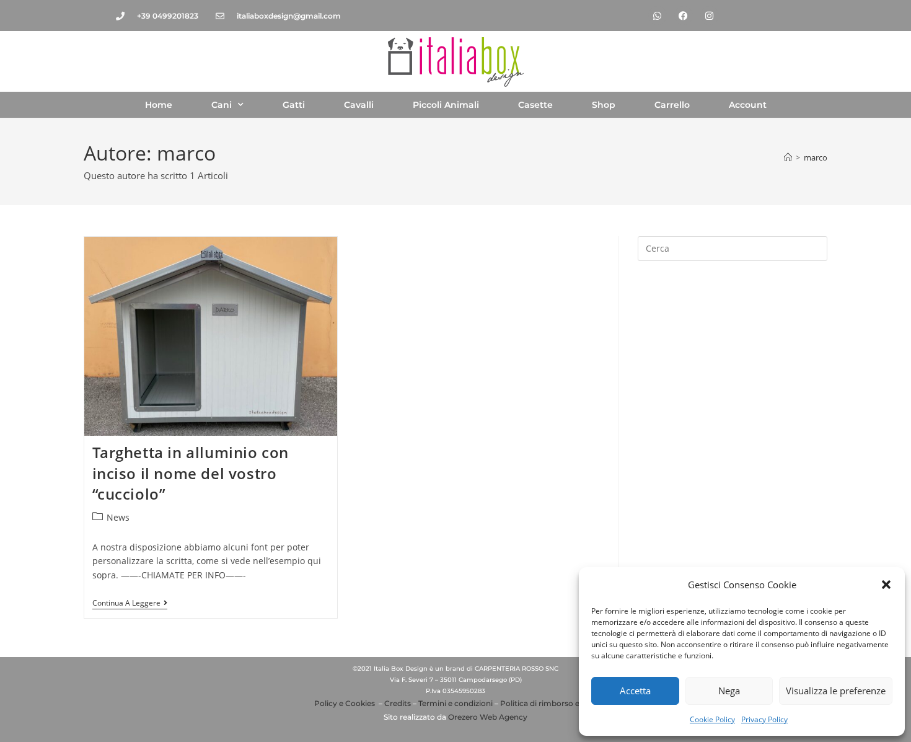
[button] (886, 584)
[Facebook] (683, 15)
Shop (603, 104)
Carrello (672, 104)
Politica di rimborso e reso (548, 703)
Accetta (635, 690)
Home (158, 104)
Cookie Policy (712, 719)
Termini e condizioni (455, 703)
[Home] (788, 157)
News (118, 517)
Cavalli (359, 104)
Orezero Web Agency (487, 717)
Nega (729, 690)
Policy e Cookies (344, 703)
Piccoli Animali (446, 104)
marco (815, 157)
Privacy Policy (764, 719)
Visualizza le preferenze (836, 690)
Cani (221, 104)
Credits (398, 703)
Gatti (294, 104)
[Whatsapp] (657, 15)
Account (748, 104)
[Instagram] (709, 15)
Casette (535, 104)
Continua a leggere (129, 603)
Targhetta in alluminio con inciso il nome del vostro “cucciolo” (190, 473)
